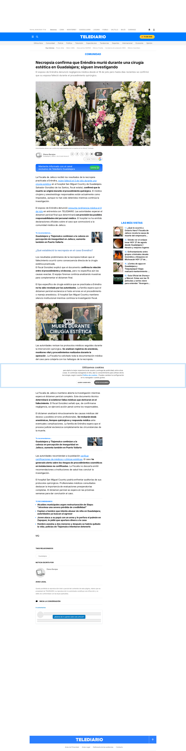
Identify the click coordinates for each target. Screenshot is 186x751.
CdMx (62, 30)
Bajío (123, 30)
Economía (139, 43)
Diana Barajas (49, 154)
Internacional (127, 43)
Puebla (105, 30)
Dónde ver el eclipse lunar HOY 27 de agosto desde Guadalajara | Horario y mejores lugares (137, 244)
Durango (132, 30)
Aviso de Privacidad (72, 747)
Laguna (96, 30)
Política (69, 43)
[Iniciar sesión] (154, 30)
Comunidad (50, 43)
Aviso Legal (86, 747)
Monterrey (71, 30)
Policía (60, 43)
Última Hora (38, 43)
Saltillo (114, 30)
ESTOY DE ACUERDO (101, 382)
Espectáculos (91, 43)
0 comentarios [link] (41, 607)
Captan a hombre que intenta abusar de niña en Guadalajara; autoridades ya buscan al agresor (69, 512)
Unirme (93, 168)
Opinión (149, 43)
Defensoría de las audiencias (103, 747)
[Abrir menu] (33, 37)
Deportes (115, 43)
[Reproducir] (69, 322)
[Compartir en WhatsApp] (72, 154)
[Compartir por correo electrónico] (92, 154)
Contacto (119, 747)
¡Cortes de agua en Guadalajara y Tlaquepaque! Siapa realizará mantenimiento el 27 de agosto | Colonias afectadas (137, 270)
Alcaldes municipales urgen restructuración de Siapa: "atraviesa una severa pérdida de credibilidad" (65, 506)
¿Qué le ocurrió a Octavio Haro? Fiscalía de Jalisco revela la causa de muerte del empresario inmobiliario (137, 233)
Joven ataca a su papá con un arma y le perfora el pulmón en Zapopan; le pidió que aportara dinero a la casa (69, 518)
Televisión (79, 43)
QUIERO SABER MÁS (84, 382)
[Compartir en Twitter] (82, 154)
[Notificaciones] (149, 30)
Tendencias (104, 43)
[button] (93, 159)
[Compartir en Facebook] (77, 154)
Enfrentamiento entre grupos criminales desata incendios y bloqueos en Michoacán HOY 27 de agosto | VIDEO (136, 257)
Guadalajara (85, 30)
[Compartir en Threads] (87, 154)
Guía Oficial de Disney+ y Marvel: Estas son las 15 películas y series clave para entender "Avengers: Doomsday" (137, 280)
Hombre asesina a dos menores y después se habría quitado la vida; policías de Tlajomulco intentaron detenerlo (68, 525)
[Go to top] (152, 739)
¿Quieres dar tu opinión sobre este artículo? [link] (69, 617)
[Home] (93, 36)
